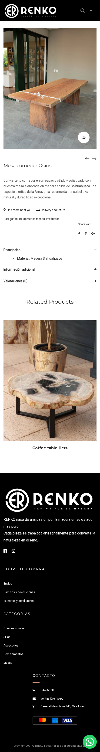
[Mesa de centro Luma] (87, 158)
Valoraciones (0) (15, 281)
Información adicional (19, 269)
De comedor (27, 219)
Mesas (40, 219)
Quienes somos (13, 628)
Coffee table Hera (50, 448)
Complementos (13, 654)
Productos (53, 219)
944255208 (48, 690)
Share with (84, 224)
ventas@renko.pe (52, 698)
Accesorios (10, 645)
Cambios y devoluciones (19, 592)
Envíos (7, 583)
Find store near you (19, 210)
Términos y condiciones (18, 600)
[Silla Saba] (94, 158)
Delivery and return (53, 210)
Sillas (6, 637)
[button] (90, 742)
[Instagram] (13, 550)
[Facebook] (5, 550)
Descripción (11, 250)
